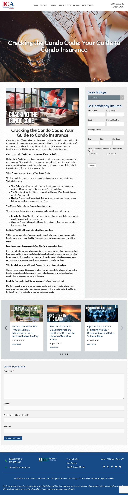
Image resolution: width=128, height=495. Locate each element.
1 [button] (60, 354)
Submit (92, 165)
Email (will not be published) (16, 415)
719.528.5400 (117, 6)
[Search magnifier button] (122, 97)
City (89, 139)
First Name (93, 110)
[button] (6, 328)
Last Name (111, 110)
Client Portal (87, 5)
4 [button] (67, 354)
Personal (53, 5)
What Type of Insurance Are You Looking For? (105, 149)
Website (7, 426)
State (102, 139)
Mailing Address (94, 130)
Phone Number (112, 120)
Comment (9, 371)
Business (43, 5)
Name (7, 403)
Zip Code (116, 139)
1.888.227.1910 (117, 3)
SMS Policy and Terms (75, 467)
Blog (69, 5)
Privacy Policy (72, 459)
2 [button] (62, 354)
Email (90, 120)
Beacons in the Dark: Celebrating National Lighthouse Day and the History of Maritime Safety (62, 333)
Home (36, 5)
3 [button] (65, 354)
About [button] (61, 5)
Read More (16, 344)
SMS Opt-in (71, 463)
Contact (76, 5)
